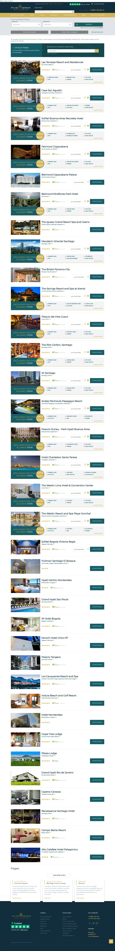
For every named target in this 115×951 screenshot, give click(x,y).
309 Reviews (62, 70)
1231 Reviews (62, 521)
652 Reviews (62, 465)
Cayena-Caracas (51, 791)
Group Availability (98, 27)
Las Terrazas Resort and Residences (62, 62)
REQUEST (47, 898)
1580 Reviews (62, 201)
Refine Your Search (29, 32)
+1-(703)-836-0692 (94, 918)
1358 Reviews (62, 277)
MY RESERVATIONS (99, 4)
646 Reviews (62, 645)
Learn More (98, 82)
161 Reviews (62, 799)
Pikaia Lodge (49, 753)
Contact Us (43, 924)
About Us (43, 921)
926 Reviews (62, 296)
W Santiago (48, 373)
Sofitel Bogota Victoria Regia (58, 541)
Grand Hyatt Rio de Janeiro (57, 772)
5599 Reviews (63, 664)
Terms (24, 942)
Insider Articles (44, 919)
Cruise (42, 15)
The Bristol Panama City (56, 269)
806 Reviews (62, 408)
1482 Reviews (62, 324)
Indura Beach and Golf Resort (59, 695)
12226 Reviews (62, 154)
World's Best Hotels (17, 15)
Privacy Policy (29, 942)
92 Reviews (61, 741)
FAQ (83, 15)
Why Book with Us (70, 15)
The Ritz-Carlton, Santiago (57, 344)
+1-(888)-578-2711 (93, 916)
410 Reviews (62, 98)
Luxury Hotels (67, 916)
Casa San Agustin (52, 90)
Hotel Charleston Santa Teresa (59, 457)
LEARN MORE (16, 898)
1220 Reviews (62, 818)
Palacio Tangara (51, 657)
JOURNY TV (92, 934)
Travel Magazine (93, 936)
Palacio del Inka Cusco (55, 316)
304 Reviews (62, 838)
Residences (54, 15)
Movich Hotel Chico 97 (55, 637)
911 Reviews (62, 229)
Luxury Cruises (67, 931)
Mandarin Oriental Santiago (58, 241)
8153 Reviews (63, 607)
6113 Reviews (62, 249)
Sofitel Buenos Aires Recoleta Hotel (62, 118)
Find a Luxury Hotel (97, 15)
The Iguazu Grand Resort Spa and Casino (66, 222)
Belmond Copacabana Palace (59, 174)
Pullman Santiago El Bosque (58, 560)
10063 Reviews (63, 780)
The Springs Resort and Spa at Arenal (63, 288)
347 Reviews (61, 857)
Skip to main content (6, 1)
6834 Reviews (63, 380)
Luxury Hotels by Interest (70, 926)
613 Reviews (62, 626)
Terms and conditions (52, 53)
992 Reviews (62, 493)
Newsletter (43, 926)
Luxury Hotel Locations (69, 924)
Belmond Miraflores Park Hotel (60, 193)
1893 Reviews (62, 437)
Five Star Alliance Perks (69, 928)
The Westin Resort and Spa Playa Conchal (66, 513)
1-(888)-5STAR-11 (97, 10)
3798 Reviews (62, 126)
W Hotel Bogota (51, 618)
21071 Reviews (63, 182)
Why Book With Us (46, 916)
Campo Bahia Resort (54, 830)
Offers (32, 15)
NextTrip (91, 932)
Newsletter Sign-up (68, 935)
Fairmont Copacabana (55, 146)
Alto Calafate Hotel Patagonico (60, 849)
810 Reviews (62, 684)
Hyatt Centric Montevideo (57, 580)
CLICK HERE (79, 898)
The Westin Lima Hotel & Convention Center (67, 485)
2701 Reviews (62, 549)
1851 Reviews (62, 352)
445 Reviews (62, 703)
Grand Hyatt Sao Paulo (55, 599)
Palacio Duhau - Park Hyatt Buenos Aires (66, 429)
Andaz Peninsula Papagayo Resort (62, 401)
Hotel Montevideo (52, 714)
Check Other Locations (69, 32)
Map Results (98, 32)
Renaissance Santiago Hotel (58, 811)
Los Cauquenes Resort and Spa (60, 676)
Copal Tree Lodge (52, 734)
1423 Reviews (61, 587)
